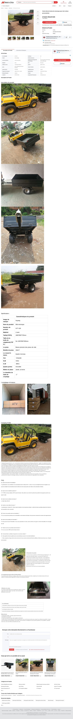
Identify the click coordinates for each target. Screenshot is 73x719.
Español (13, 710)
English (10, 710)
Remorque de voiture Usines (41, 700)
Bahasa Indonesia (68, 710)
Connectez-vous (45, 45)
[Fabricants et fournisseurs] (7, 2)
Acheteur (54, 5)
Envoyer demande (49, 22)
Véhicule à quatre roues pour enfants (43, 684)
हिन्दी (52, 710)
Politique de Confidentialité (35, 709)
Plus (2, 690)
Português (17, 710)
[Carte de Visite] (70, 55)
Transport (6, 8)
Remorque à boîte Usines (17, 700)
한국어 (46, 710)
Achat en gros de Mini (6, 703)
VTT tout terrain (57, 688)
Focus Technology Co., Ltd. (36, 712)
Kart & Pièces (21, 686)
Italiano (31, 710)
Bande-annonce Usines (6, 700)
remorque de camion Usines (28, 700)
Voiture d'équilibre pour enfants (6, 684)
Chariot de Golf (39, 686)
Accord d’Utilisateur (27, 709)
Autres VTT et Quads (57, 686)
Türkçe (59, 710)
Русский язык (26, 710)
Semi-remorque (50, 700)
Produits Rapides (54, 709)
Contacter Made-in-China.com (45, 709)
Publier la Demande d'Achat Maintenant (36, 649)
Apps (64, 5)
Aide (60, 5)
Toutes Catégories (6, 5)
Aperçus (59, 709)
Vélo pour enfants (22, 684)
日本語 (49, 710)
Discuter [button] (65, 22)
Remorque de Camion (16, 8)
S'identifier (70, 3)
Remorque (10, 8)
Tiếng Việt (62, 710)
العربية (43, 710)
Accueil (2, 8)
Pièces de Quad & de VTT (5, 688)
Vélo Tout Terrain (57, 684)
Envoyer (11, 649)
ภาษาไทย (55, 710)
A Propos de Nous (15, 709)
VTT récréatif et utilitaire (23, 688)
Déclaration (21, 709)
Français (22, 710)
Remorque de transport (60, 700)
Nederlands (39, 710)
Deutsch (34, 710)
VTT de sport (38, 688)
